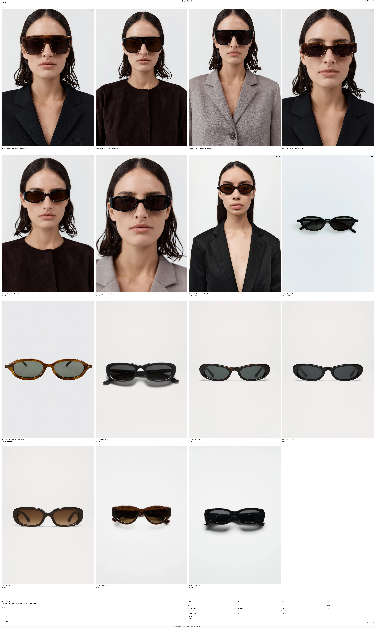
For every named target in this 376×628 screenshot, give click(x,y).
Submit (33, 607)
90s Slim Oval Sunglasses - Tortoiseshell (13, 439)
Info (328, 601)
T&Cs (329, 606)
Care (189, 601)
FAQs (189, 606)
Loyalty (190, 616)
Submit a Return (192, 608)
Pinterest (283, 611)
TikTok (283, 608)
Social (283, 601)
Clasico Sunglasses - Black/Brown (11, 294)
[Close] (374, 626)
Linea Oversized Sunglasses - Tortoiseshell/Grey (15, 148)
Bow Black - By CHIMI (288, 439)
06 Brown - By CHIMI (101, 585)
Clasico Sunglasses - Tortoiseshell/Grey (293, 148)
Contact (190, 618)
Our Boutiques (238, 608)
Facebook (283, 613)
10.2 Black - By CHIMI (194, 585)
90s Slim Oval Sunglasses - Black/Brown (200, 294)
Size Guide (191, 611)
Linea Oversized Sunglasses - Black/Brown (107, 148)
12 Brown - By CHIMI (8, 585)
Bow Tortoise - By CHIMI (195, 439)
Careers (236, 616)
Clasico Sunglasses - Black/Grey (105, 294)
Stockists (237, 611)
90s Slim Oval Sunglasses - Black (291, 294)
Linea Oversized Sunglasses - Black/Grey (200, 148)
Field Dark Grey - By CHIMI (103, 439)
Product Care (192, 613)
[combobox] (12, 621)
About (236, 601)
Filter (372, 7)
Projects (236, 613)
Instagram (284, 606)
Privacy (329, 608)
